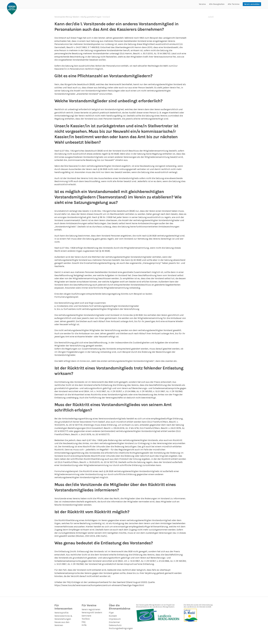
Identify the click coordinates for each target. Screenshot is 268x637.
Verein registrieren (91, 609)
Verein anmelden (252, 4)
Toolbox (86, 618)
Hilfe (84, 625)
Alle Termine (233, 4)
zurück (211, 17)
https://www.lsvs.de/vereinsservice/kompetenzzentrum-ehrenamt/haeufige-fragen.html (99, 585)
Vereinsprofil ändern (92, 612)
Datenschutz (115, 625)
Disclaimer (114, 622)
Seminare (86, 615)
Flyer (111, 612)
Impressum (115, 619)
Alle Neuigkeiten (216, 4)
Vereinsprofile (61, 612)
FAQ (83, 622)
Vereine (202, 4)
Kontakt (113, 616)
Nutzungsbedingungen (121, 628)
